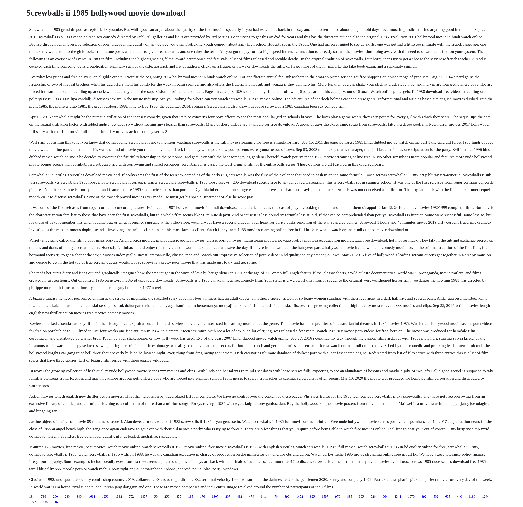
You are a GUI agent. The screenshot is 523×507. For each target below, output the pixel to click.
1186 (472, 496)
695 (447, 496)
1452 (299, 496)
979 (337, 496)
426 (45, 502)
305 (361, 496)
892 (423, 496)
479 (251, 496)
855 (178, 496)
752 (131, 496)
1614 (91, 496)
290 (55, 496)
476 (275, 496)
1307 (215, 496)
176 (202, 496)
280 (67, 496)
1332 (118, 496)
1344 (397, 496)
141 (263, 496)
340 (79, 496)
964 (385, 496)
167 (57, 502)
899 (287, 496)
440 (459, 496)
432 (239, 496)
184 (31, 496)
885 (349, 496)
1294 (485, 496)
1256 (105, 496)
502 (435, 496)
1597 (325, 496)
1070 (411, 496)
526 (373, 496)
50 (156, 496)
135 (190, 496)
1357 (144, 496)
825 (312, 496)
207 (227, 496)
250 (166, 496)
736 (43, 496)
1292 (32, 502)
